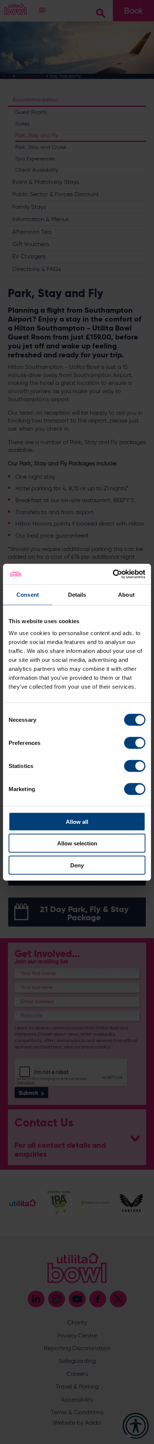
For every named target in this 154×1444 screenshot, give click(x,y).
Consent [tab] (27, 595)
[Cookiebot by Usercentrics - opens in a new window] (112, 574)
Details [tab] (77, 595)
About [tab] (126, 595)
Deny (77, 865)
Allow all (77, 821)
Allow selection (77, 843)
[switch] (134, 743)
